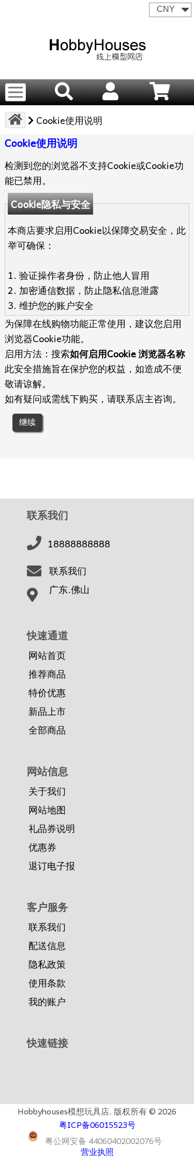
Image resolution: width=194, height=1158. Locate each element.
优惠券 (42, 847)
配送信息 (47, 945)
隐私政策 (47, 964)
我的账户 (47, 1001)
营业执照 (97, 1151)
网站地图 (47, 809)
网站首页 (47, 655)
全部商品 (47, 730)
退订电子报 (51, 865)
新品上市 (47, 711)
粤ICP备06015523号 (97, 1124)
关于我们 (47, 791)
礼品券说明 (51, 828)
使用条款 (47, 983)
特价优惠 (47, 692)
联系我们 (67, 570)
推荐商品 (47, 674)
